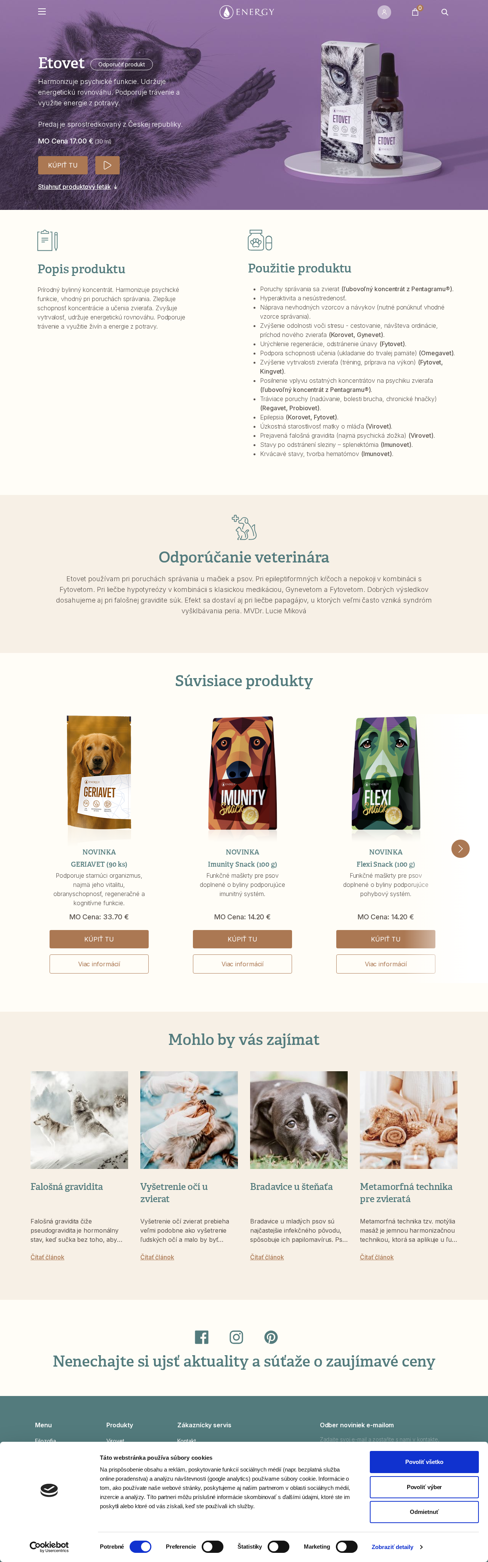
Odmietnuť (424, 1512)
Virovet (115, 1441)
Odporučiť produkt (121, 64)
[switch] (212, 1547)
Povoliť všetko (424, 1462)
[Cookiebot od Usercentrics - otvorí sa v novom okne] (49, 1547)
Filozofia (45, 1441)
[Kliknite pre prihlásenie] (385, 12)
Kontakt (186, 1441)
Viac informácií (99, 964)
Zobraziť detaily (392, 1547)
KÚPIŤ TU (63, 165)
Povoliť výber (424, 1487)
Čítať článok (47, 1257)
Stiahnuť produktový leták (74, 186)
